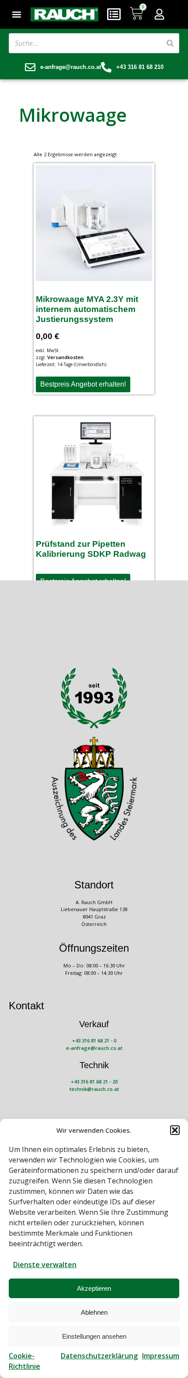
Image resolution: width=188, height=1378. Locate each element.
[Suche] (170, 43)
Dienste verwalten (45, 1264)
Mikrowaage (73, 114)
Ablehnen (94, 1312)
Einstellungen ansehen (94, 1336)
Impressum (160, 1356)
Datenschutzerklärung (99, 1356)
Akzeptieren (94, 1288)
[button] (175, 1130)
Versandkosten (65, 357)
